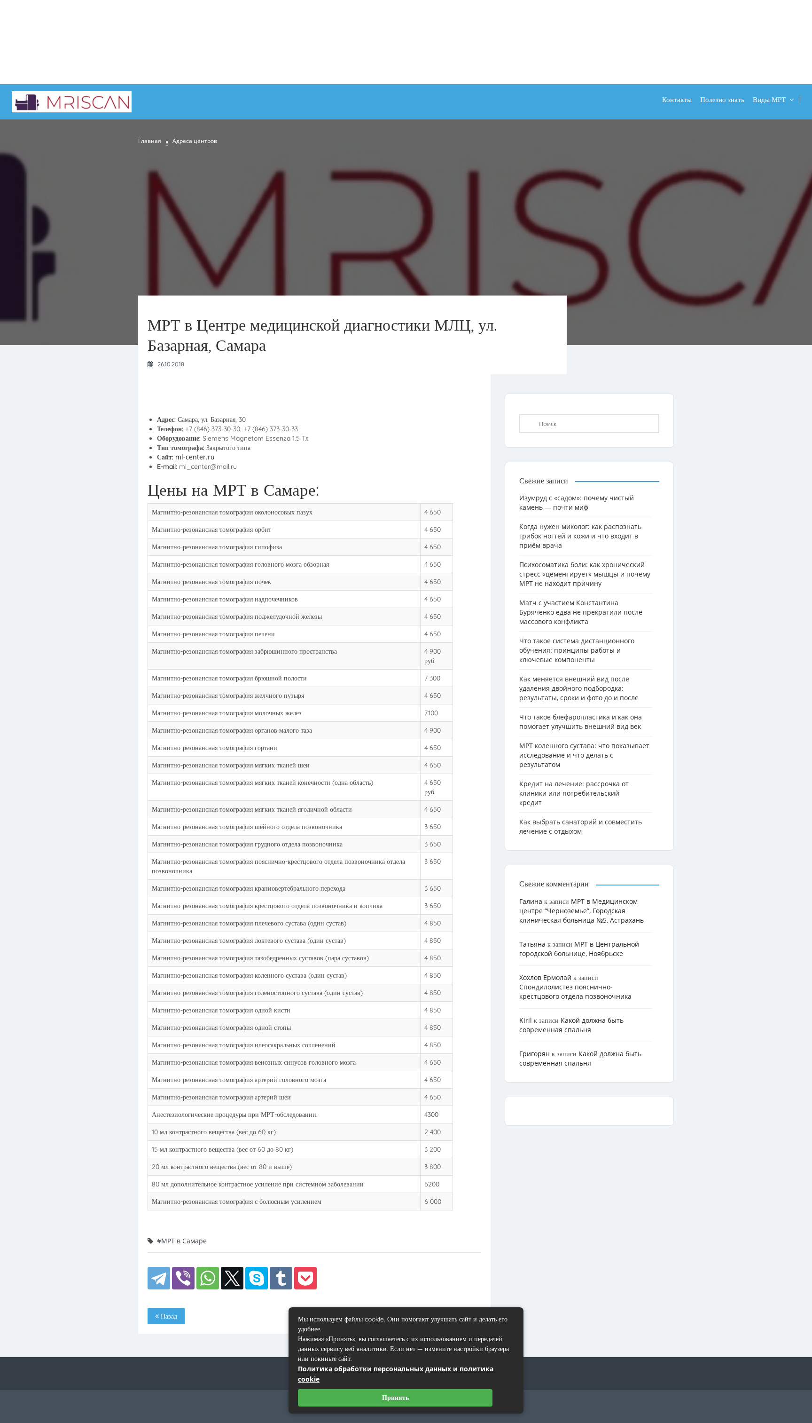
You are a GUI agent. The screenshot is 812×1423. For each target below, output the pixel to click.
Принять (395, 1397)
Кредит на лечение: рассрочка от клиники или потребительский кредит (574, 793)
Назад (168, 1316)
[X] (232, 1278)
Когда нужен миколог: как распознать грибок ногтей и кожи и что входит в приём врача (580, 536)
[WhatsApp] (207, 1278)
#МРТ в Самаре (182, 1240)
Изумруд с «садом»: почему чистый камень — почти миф (576, 502)
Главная (149, 141)
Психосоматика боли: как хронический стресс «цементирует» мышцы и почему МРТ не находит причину (584, 574)
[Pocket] (305, 1278)
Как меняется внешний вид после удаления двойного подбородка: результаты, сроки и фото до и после (579, 688)
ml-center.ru (195, 456)
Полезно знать (722, 99)
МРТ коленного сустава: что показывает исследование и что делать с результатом (584, 755)
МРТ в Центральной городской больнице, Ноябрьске (579, 949)
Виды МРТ (769, 99)
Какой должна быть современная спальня (571, 1025)
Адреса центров (194, 141)
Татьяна (532, 944)
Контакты (677, 99)
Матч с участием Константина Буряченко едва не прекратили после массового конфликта (580, 612)
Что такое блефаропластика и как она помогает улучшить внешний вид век (580, 721)
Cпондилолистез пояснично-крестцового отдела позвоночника (575, 991)
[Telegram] (159, 1278)
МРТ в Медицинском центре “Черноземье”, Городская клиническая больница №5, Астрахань (581, 911)
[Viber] (183, 1278)
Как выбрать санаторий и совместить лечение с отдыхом (580, 826)
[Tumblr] (281, 1278)
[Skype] (256, 1278)
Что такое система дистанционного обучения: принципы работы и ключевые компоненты (576, 650)
